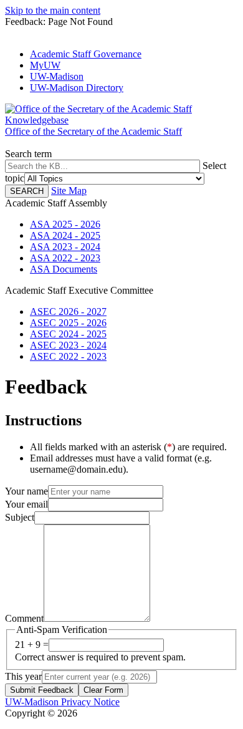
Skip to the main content (52, 10)
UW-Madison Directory (76, 87)
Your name (26, 491)
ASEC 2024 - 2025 (68, 334)
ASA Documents (63, 269)
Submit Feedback (42, 690)
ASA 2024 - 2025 (65, 235)
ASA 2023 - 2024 (65, 246)
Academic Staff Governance (85, 54)
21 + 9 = (32, 644)
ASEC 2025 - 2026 (68, 322)
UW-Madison (56, 76)
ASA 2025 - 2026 (65, 224)
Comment (24, 618)
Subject (19, 517)
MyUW (45, 65)
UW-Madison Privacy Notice (62, 702)
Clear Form (103, 690)
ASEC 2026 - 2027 (68, 311)
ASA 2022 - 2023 (65, 258)
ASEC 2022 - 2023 (68, 356)
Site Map (69, 190)
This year (23, 676)
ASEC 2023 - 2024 (68, 345)
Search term (28, 153)
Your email (26, 504)
